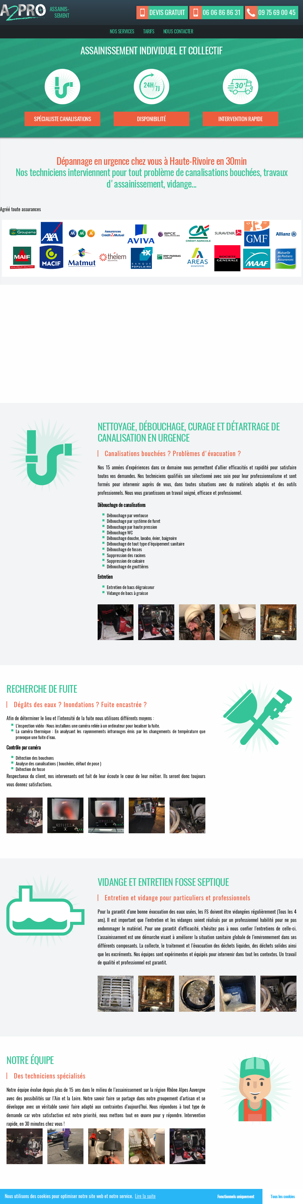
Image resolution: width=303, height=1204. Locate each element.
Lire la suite (145, 1196)
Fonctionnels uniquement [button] (235, 1196)
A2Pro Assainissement (23, 12)
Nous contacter (178, 31)
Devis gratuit (167, 12)
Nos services (122, 31)
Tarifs (148, 31)
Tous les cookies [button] (283, 1196)
